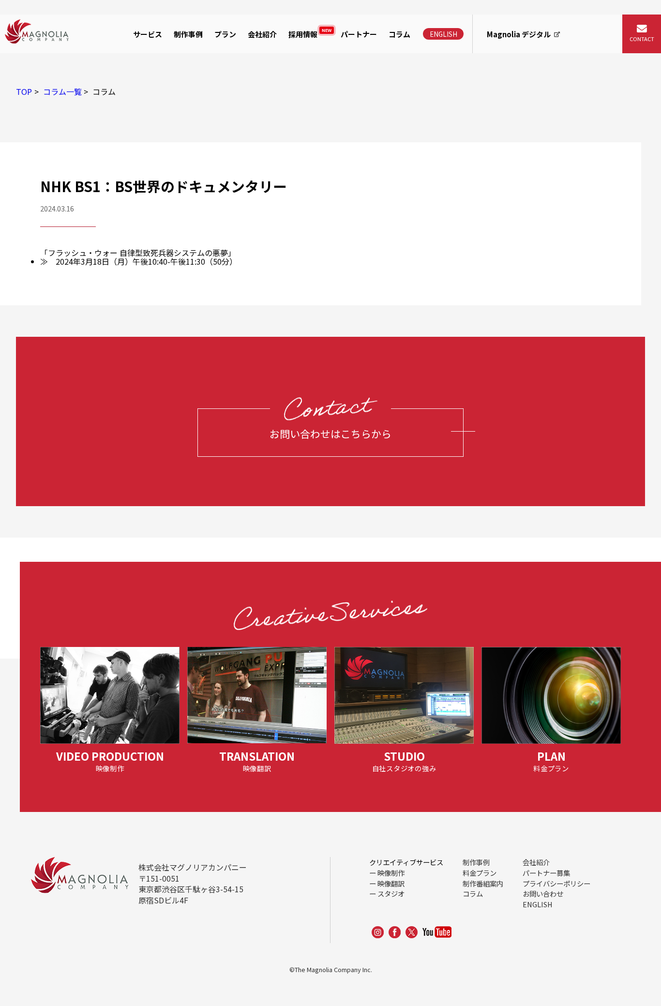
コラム (399, 34)
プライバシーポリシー (556, 883)
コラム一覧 (62, 91)
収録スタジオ (158, 109)
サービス (147, 34)
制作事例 (188, 34)
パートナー (359, 34)
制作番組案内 (483, 883)
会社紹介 (262, 34)
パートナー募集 (546, 873)
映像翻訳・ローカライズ (177, 86)
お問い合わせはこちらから (330, 433)
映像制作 (150, 64)
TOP (24, 91)
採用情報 (309, 33)
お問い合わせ (543, 893)
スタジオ (391, 893)
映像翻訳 (391, 883)
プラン (225, 34)
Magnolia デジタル (519, 34)
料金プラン (479, 873)
